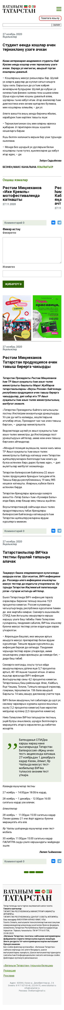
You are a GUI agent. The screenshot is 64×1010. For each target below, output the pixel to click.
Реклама (8, 975)
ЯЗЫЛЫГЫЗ (44, 167)
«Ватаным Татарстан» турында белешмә (28, 965)
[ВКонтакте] (53, 222)
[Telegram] (59, 222)
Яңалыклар (10, 37)
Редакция (9, 970)
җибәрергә (13, 284)
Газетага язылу (50, 18)
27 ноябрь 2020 (12, 34)
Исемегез (9, 267)
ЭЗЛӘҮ (56, 25)
